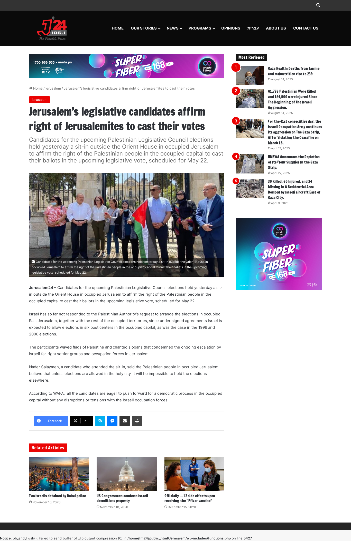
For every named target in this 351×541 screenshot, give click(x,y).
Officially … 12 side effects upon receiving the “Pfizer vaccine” (189, 498)
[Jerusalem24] (54, 28)
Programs (200, 28)
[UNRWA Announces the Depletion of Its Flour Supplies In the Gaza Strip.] (250, 163)
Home (118, 28)
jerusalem (53, 88)
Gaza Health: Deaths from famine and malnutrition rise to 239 (293, 71)
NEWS (173, 28)
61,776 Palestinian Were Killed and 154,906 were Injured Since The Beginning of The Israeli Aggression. (292, 99)
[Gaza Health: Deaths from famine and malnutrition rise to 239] (250, 75)
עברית (253, 28)
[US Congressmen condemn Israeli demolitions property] (126, 474)
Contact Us (305, 28)
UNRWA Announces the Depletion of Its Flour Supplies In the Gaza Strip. (294, 162)
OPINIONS (230, 28)
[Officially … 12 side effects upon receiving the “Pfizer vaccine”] (194, 474)
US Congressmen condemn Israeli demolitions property (122, 498)
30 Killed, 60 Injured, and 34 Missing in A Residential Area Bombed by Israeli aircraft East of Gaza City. (294, 189)
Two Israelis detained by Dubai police (57, 495)
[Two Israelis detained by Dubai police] (59, 474)
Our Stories (144, 28)
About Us (276, 28)
